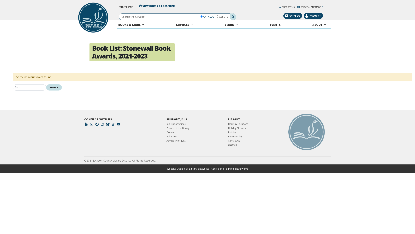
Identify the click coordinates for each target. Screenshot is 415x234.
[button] (127, 7)
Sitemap (232, 144)
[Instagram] (102, 125)
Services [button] (182, 25)
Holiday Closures (237, 128)
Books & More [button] (129, 25)
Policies (232, 132)
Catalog (208, 16)
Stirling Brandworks (237, 168)
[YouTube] (118, 125)
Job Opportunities (176, 123)
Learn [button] (229, 25)
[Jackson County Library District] (93, 17)
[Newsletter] (92, 125)
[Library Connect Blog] (86, 125)
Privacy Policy (235, 136)
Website (223, 16)
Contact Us (234, 140)
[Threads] (113, 125)
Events (275, 25)
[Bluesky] (108, 125)
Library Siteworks (199, 168)
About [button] (317, 25)
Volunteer (171, 136)
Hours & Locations (238, 123)
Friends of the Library (177, 128)
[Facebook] (97, 125)
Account (315, 15)
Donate (170, 132)
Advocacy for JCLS (176, 140)
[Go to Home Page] (306, 132)
